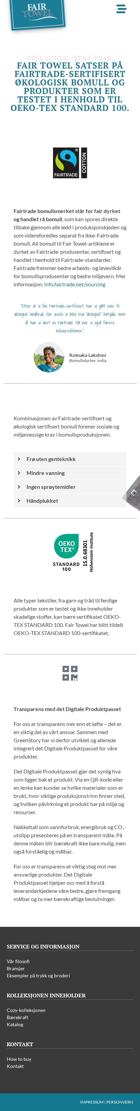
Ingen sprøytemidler (51, 486)
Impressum (92, 1102)
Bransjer (16, 968)
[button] (70, 459)
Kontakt (15, 1066)
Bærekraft (17, 1017)
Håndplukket (42, 500)
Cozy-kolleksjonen (26, 1010)
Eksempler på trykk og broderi (38, 975)
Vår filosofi (18, 961)
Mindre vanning (46, 473)
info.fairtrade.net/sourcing (74, 284)
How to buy (19, 1059)
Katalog (15, 1024)
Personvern (119, 1102)
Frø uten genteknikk (51, 459)
